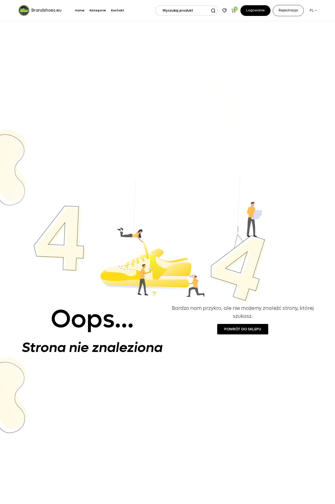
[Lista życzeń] (224, 10)
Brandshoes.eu (46, 10)
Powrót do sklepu (242, 329)
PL (312, 10)
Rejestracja (288, 11)
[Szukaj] (213, 10)
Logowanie (255, 11)
